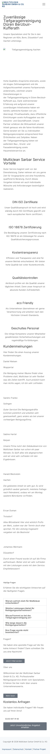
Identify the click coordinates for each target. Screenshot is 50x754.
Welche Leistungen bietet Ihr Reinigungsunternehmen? (19, 609)
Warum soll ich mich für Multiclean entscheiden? (22, 602)
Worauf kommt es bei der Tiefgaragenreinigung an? (18, 616)
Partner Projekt (39, 749)
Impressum (6, 749)
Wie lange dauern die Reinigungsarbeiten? (16, 624)
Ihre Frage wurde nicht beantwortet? (16, 631)
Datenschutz (18, 749)
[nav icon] (44, 4)
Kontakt (28, 749)
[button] (25, 602)
